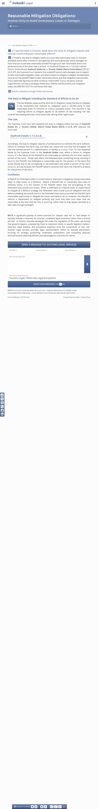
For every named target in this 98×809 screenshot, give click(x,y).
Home (14, 26)
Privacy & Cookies (71, 297)
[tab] (49, 136)
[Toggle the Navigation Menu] (3, 3)
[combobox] (49, 277)
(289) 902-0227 (23, 86)
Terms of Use (85, 297)
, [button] (27, 136)
